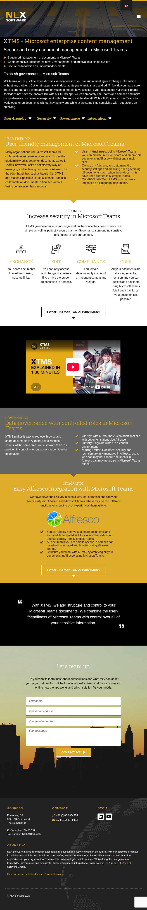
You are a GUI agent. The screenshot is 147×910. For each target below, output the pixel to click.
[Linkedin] (101, 817)
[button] (139, 16)
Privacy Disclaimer (54, 874)
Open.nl (126, 862)
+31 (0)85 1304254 (67, 815)
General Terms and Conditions (24, 874)
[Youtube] (109, 817)
